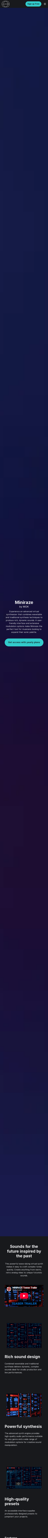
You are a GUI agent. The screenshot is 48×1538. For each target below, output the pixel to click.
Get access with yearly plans (24, 642)
